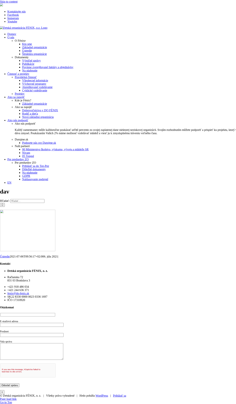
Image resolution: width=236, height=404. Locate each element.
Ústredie (5, 256)
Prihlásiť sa (119, 395)
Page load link (8, 398)
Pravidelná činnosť (26, 77)
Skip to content (9, 1)
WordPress (102, 395)
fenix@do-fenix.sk (18, 293)
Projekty (20, 93)
